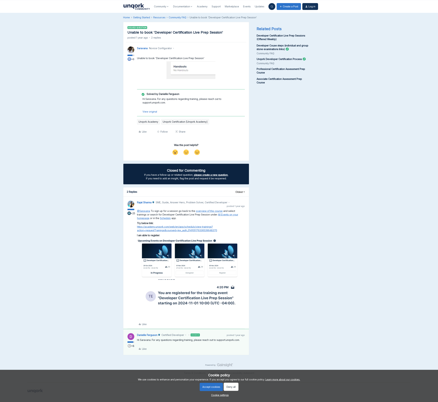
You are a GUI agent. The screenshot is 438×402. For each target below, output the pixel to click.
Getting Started (141, 17)
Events (247, 6)
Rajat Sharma (144, 202)
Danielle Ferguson (147, 334)
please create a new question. (211, 174)
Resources (159, 17)
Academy (202, 6)
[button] (289, 6)
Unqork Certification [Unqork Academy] (185, 121)
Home (126, 17)
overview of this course (209, 210)
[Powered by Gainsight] (219, 365)
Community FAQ (177, 17)
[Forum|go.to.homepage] (136, 6)
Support (216, 6)
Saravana (142, 48)
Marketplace (232, 6)
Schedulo (165, 218)
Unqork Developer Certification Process (279, 59)
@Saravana (143, 210)
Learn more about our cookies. (282, 379)
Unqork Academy (148, 121)
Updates (259, 6)
